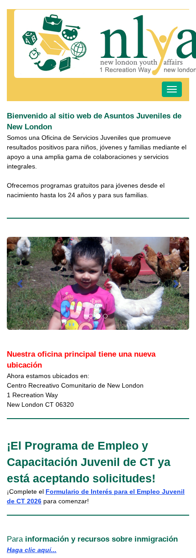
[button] (20, 283)
